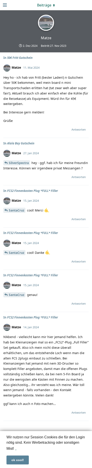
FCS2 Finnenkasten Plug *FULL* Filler (32, 191)
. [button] (15, 448)
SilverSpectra (19, 163)
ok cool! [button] (17, 460)
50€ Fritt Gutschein (20, 58)
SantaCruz (16, 210)
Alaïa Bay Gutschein (20, 143)
